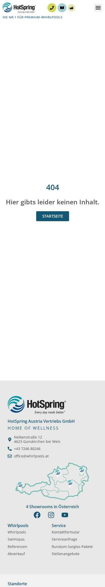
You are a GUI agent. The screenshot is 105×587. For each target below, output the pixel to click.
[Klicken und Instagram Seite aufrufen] (53, 514)
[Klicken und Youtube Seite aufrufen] (66, 514)
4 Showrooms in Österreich (52, 506)
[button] (98, 8)
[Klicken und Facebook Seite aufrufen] (39, 514)
